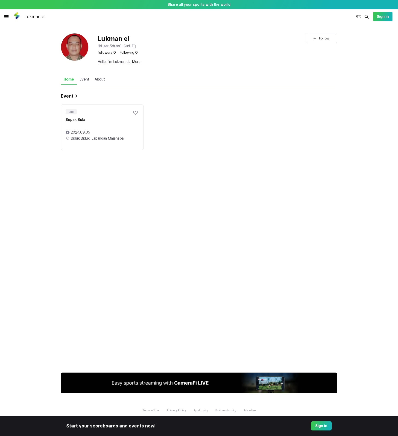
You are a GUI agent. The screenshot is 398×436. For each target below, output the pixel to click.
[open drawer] (6, 16)
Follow (324, 38)
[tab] (69, 79)
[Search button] (366, 16)
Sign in (383, 16)
